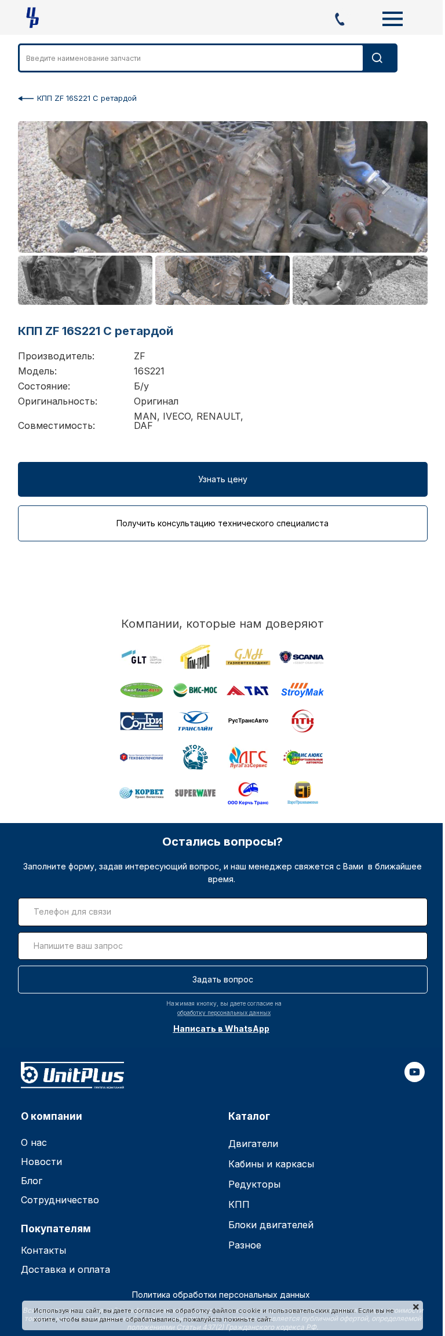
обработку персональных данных (224, 1012)
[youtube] (414, 1078)
